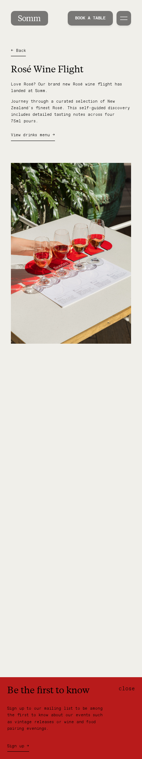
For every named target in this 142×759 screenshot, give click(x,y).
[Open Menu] (124, 18)
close (127, 689)
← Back (18, 50)
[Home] (29, 18)
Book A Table (90, 18)
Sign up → (18, 746)
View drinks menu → (33, 135)
